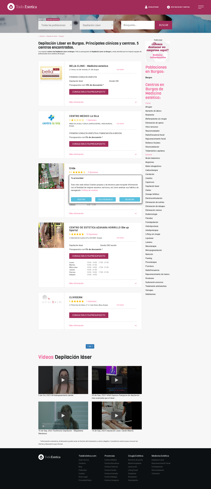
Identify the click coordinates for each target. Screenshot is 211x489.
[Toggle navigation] (201, 7)
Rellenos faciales (152, 143)
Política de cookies (89, 190)
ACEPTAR (81, 199)
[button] (103, 102)
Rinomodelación (152, 147)
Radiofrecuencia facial (154, 135)
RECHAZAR (129, 199)
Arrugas (148, 107)
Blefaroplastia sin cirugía (156, 119)
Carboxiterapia (151, 170)
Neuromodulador (152, 131)
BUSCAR (163, 25)
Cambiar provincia (53, 19)
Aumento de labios (153, 111)
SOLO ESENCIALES (105, 199)
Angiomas (149, 162)
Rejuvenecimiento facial (155, 139)
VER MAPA (120, 70)
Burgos (148, 77)
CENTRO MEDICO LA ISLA (84, 116)
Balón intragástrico (153, 166)
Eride (72, 168)
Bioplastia (149, 115)
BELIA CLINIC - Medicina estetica (88, 66)
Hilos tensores (151, 127)
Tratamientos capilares (155, 151)
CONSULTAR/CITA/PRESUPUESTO (88, 91)
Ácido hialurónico (152, 158)
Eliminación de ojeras (154, 123)
